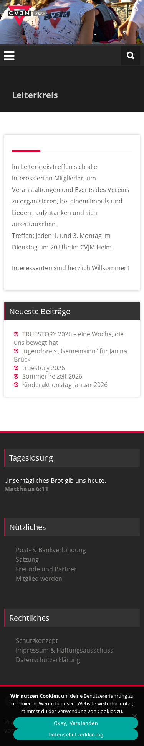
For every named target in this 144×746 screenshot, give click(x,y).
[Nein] (134, 716)
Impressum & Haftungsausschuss (64, 650)
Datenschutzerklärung (48, 660)
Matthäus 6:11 (26, 489)
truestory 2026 (43, 368)
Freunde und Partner (46, 569)
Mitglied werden (39, 578)
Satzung (27, 559)
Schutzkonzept (37, 640)
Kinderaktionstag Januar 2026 (65, 384)
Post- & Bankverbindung (51, 550)
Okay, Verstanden (76, 723)
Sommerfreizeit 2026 (52, 376)
